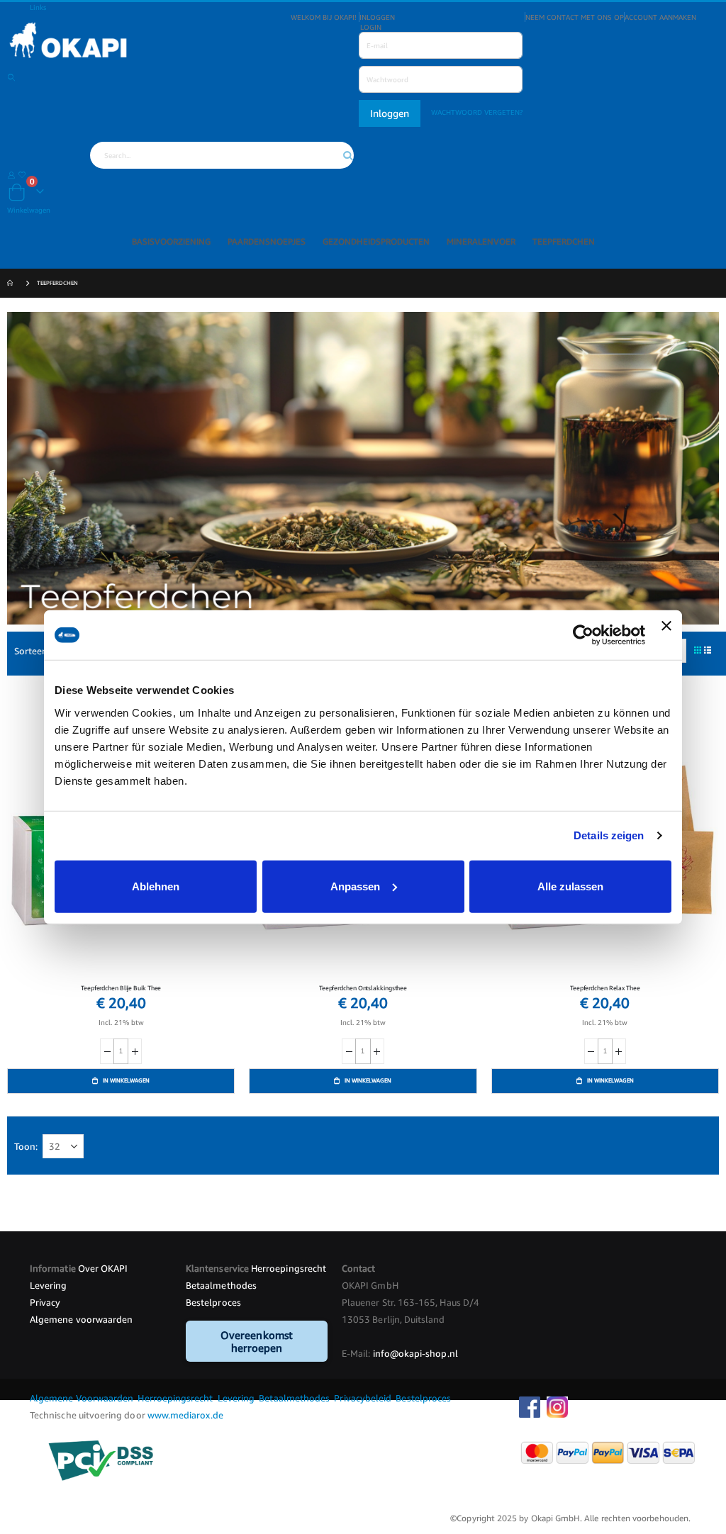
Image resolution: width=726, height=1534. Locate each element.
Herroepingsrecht (288, 1268)
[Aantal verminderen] (107, 1051)
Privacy (45, 1302)
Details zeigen (609, 835)
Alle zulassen (570, 886)
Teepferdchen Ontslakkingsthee (363, 988)
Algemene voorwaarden (81, 1319)
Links (38, 7)
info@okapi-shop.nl (415, 1353)
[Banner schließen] (666, 635)
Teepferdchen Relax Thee (605, 988)
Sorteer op (36, 650)
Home (12, 284)
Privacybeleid (362, 1398)
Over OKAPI (103, 1268)
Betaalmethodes (221, 1285)
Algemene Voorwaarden (82, 1398)
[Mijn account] (11, 174)
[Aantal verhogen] (135, 1051)
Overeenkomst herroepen (256, 1341)
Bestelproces (213, 1302)
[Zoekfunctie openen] (11, 77)
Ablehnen (155, 886)
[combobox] (221, 155)
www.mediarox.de (185, 1415)
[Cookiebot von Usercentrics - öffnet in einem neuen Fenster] (583, 635)
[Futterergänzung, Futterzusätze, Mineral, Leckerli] (363, 42)
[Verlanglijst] (22, 174)
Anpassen (355, 886)
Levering (48, 1285)
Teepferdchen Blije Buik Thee (121, 988)
